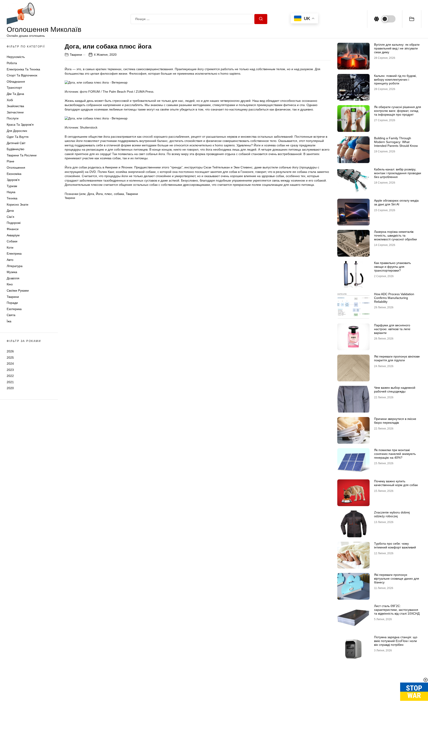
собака (119, 194)
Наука (11, 192)
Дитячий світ (16, 143)
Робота (12, 63)
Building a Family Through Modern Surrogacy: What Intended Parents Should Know (396, 141)
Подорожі (14, 223)
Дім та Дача (15, 94)
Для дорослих (17, 131)
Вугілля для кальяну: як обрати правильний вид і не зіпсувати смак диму (397, 48)
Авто (10, 260)
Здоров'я (13, 180)
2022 (10, 376)
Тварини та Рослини (22, 155)
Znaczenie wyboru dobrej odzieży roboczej (392, 514)
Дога (90, 194)
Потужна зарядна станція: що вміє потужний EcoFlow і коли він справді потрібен (395, 640)
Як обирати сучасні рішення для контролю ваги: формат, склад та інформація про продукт (397, 110)
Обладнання (16, 81)
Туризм (12, 186)
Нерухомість (16, 57)
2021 (10, 382)
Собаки (12, 241)
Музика (12, 272)
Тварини (13, 296)
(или (82, 194)
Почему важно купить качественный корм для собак (396, 483)
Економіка (14, 174)
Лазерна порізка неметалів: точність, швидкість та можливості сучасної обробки (395, 235)
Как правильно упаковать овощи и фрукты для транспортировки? (392, 266)
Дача (10, 210)
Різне (10, 161)
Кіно (10, 284)
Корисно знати (17, 204)
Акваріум (13, 235)
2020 (10, 388)
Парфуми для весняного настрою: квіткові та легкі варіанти (392, 329)
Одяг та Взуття (18, 137)
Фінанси (13, 229)
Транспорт (14, 87)
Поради (12, 303)
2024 (10, 363)
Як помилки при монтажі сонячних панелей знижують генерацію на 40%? (395, 453)
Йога (99, 194)
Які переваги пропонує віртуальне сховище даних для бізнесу (396, 578)
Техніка (12, 198)
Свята (11, 315)
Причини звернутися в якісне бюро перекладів (395, 420)
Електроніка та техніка (23, 69)
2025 (10, 357)
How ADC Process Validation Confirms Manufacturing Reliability (394, 297)
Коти (10, 247)
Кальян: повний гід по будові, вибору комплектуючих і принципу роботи (395, 79)
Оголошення (16, 167)
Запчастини (15, 112)
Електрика (14, 253)
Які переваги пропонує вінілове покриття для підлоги (397, 358)
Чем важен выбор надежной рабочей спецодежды (394, 389)
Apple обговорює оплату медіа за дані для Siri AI (396, 202)
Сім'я (10, 217)
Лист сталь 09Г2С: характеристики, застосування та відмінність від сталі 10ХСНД (397, 609)
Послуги (13, 118)
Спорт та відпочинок (22, 75)
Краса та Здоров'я (20, 124)
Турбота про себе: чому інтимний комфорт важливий (395, 545)
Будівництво (15, 149)
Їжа (9, 321)
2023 (10, 370)
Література (15, 266)
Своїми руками (18, 290)
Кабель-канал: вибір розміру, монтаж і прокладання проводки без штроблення (397, 173)
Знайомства (15, 106)
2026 (10, 351)
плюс (108, 194)
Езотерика (14, 309)
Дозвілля (13, 278)
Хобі (10, 100)
